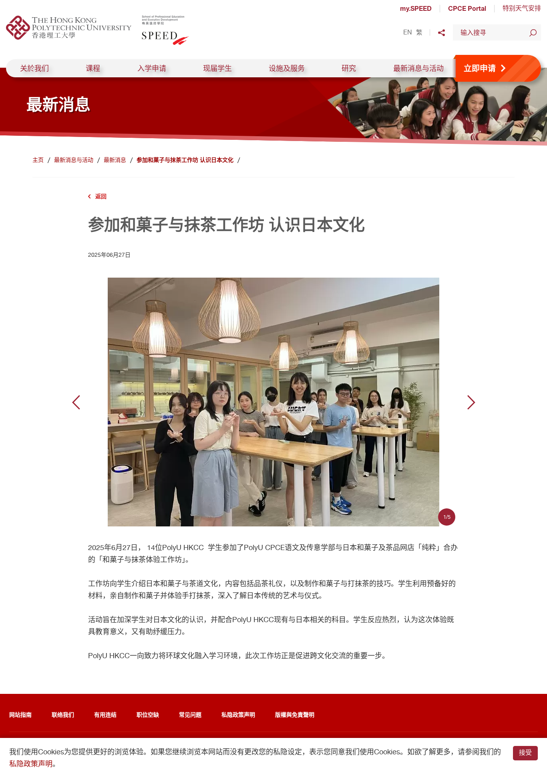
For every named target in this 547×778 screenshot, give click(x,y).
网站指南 (20, 714)
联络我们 (63, 714)
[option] (273, 402)
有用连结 (105, 714)
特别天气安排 (522, 8)
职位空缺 (148, 714)
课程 (93, 68)
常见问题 (190, 714)
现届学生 (217, 68)
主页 (38, 160)
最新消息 (115, 160)
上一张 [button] (76, 402)
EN (407, 32)
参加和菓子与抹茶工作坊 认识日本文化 (185, 160)
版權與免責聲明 (294, 714)
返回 (101, 196)
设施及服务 (287, 68)
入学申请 (151, 68)
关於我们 (34, 68)
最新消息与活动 (418, 68)
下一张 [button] (471, 402)
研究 (349, 68)
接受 (525, 752)
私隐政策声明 (238, 714)
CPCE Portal (467, 8)
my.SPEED (416, 8)
